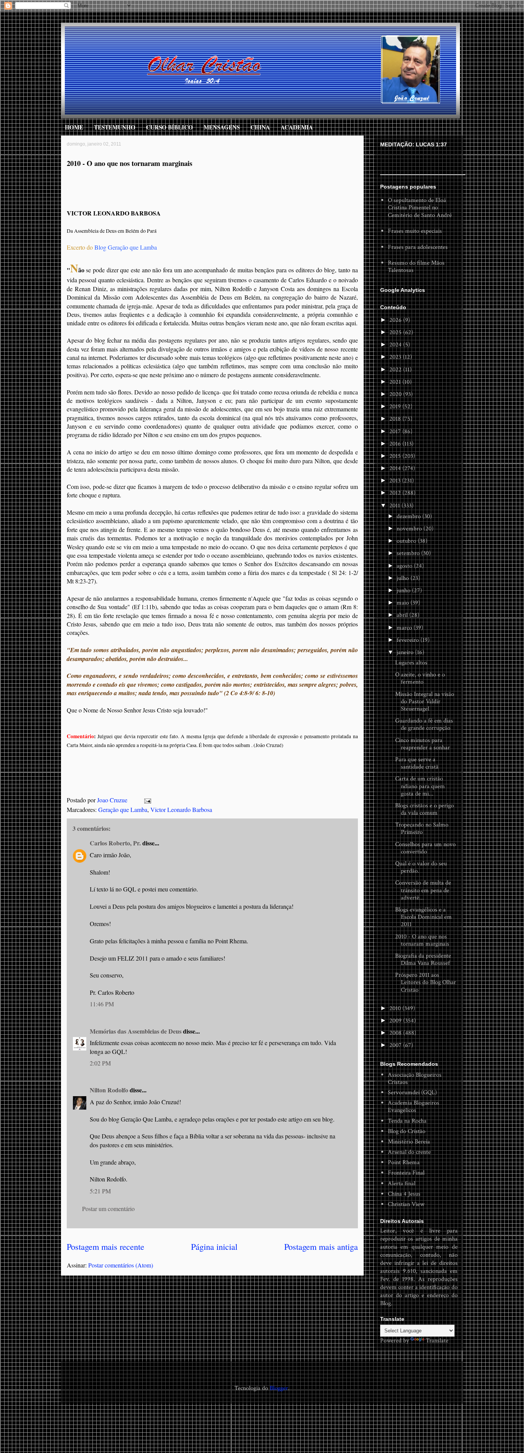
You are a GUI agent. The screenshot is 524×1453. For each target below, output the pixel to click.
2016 (395, 444)
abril (403, 615)
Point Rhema (404, 1162)
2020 (396, 394)
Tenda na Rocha (407, 1121)
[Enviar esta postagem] (147, 800)
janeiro (406, 652)
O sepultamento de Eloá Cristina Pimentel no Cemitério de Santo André (420, 207)
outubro (407, 541)
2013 (395, 481)
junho (404, 591)
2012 (395, 493)
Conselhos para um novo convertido (425, 848)
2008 (396, 1033)
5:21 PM (100, 1191)
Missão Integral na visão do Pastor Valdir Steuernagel (424, 701)
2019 (395, 407)
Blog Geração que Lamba (125, 247)
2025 (396, 332)
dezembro (409, 516)
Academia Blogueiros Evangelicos (413, 1106)
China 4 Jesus (404, 1194)
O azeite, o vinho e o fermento (420, 678)
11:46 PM (102, 1004)
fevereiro (408, 640)
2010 (395, 1008)
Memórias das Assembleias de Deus (135, 1031)
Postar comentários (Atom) (120, 1265)
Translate (437, 1341)
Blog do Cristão (406, 1131)
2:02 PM (100, 1063)
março (405, 628)
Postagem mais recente (105, 1246)
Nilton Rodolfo (109, 1089)
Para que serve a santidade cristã (416, 763)
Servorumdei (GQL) (412, 1093)
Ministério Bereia (409, 1142)
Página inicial (214, 1246)
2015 (395, 456)
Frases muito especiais (415, 231)
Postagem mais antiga (321, 1246)
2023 (396, 357)
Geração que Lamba (122, 809)
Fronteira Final (406, 1173)
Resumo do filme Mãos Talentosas (416, 266)
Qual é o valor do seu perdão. (421, 867)
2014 (395, 468)
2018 (395, 419)
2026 (396, 320)
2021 (395, 382)
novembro (410, 529)
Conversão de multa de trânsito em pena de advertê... (423, 890)
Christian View (406, 1204)
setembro (409, 553)
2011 (395, 506)
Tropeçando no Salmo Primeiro (421, 828)
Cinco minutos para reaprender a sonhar (422, 744)
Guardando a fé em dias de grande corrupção (424, 724)
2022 (396, 370)
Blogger (279, 1388)
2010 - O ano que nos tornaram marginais (422, 940)
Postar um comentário (108, 1208)
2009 (396, 1021)
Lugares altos (411, 663)
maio (403, 603)
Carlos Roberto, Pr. (115, 842)
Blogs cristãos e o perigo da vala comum (424, 809)
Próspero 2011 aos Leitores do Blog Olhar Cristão (425, 982)
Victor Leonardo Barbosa (181, 809)
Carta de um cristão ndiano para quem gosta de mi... (420, 786)
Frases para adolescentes (418, 247)
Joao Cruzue (113, 800)
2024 (396, 345)
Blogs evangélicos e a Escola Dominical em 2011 (423, 917)
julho (403, 578)
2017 (395, 431)
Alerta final (401, 1184)
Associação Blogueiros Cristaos (415, 1078)
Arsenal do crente (409, 1152)
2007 (396, 1045)
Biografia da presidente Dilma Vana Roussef (423, 959)
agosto (405, 566)
